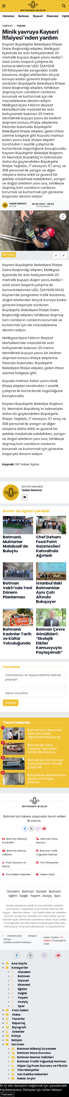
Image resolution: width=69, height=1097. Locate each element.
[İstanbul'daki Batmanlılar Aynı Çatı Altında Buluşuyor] (51, 571)
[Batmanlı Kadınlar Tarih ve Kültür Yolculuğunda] (18, 617)
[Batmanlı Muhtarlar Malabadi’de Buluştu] (18, 525)
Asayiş (47, 896)
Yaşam (21, 25)
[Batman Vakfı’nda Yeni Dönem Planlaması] (18, 571)
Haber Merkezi (32, 490)
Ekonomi (52, 16)
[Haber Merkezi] (11, 492)
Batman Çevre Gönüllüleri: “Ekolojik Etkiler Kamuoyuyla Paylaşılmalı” (50, 641)
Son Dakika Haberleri (18, 874)
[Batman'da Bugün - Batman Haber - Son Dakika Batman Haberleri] (33, 6)
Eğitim (13, 896)
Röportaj (18, 1023)
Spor (57, 896)
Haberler (7, 25)
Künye (7, 939)
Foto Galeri (19, 1010)
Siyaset (38, 16)
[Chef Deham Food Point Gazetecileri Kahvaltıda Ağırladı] (51, 525)
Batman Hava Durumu (47, 840)
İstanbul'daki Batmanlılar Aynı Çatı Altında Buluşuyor (49, 592)
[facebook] (17, 955)
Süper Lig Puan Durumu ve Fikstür (42, 1066)
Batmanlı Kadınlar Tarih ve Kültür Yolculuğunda (17, 636)
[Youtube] (44, 828)
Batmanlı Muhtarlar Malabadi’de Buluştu (15, 544)
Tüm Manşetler (49, 862)
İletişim (32, 935)
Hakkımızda (14, 935)
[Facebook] (25, 828)
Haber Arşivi (47, 874)
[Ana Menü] (3, 6)
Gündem (8, 16)
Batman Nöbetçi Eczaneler (14, 840)
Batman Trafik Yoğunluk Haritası (46, 852)
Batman (23, 16)
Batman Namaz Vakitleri (14, 852)
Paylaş (11, 254)
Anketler (18, 1032)
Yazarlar (18, 1019)
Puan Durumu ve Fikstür (14, 864)
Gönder (10, 703)
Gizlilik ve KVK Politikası (17, 942)
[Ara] (63, 6)
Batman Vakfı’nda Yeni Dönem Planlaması (17, 590)
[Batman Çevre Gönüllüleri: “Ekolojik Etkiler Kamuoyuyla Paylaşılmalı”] (51, 617)
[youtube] (58, 955)
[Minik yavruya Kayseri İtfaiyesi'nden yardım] (34, 230)
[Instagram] (38, 828)
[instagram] (44, 955)
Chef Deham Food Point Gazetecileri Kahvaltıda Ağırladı (48, 546)
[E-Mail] (24, 497)
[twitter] (30, 955)
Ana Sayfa (19, 963)
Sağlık (24, 896)
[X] (31, 828)
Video (15, 1015)
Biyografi (18, 1027)
